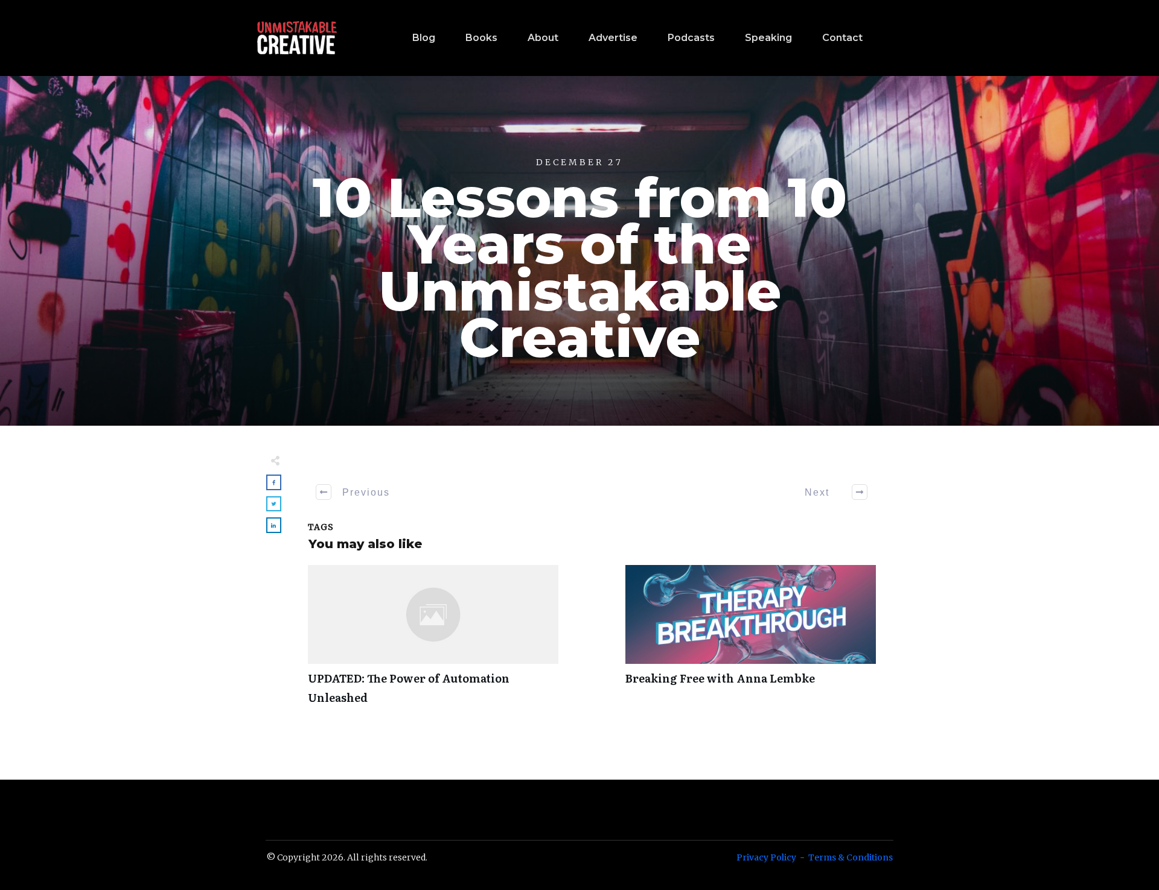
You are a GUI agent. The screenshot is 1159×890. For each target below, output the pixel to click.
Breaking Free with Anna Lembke (750, 642)
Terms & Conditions (850, 857)
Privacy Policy (766, 857)
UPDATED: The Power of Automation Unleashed (433, 642)
